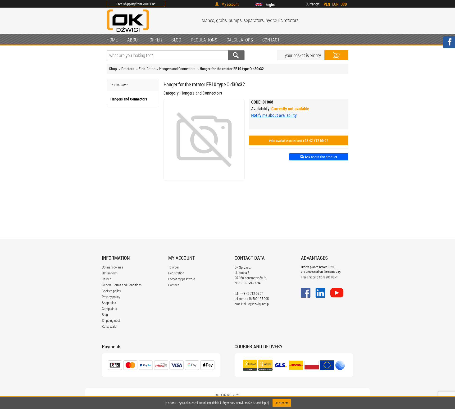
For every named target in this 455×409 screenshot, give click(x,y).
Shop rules (109, 302)
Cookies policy (111, 290)
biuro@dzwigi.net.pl (256, 303)
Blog (105, 314)
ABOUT (133, 39)
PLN (327, 4)
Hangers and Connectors (177, 68)
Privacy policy (111, 296)
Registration (176, 273)
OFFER (156, 39)
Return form (110, 273)
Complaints (109, 308)
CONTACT (271, 39)
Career (106, 279)
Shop (113, 68)
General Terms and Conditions (121, 284)
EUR (335, 4)
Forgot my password (181, 279)
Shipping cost (111, 320)
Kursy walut (109, 326)
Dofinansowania (112, 267)
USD (344, 4)
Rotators (127, 68)
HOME (112, 39)
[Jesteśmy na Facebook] (448, 45)
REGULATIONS (204, 39)
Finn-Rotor (147, 68)
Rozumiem (281, 402)
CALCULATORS (240, 39)
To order (173, 267)
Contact (173, 284)
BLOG (176, 39)
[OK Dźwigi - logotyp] (128, 32)
